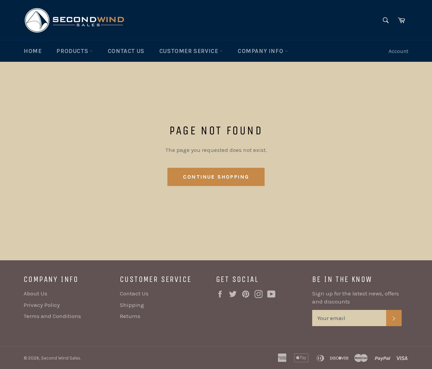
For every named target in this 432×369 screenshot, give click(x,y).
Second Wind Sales (60, 358)
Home (33, 51)
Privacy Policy (42, 304)
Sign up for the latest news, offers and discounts (355, 297)
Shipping (132, 304)
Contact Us (126, 51)
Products (72, 51)
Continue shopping (216, 177)
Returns (130, 316)
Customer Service (189, 51)
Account (398, 51)
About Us (35, 293)
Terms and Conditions (52, 316)
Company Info (261, 51)
